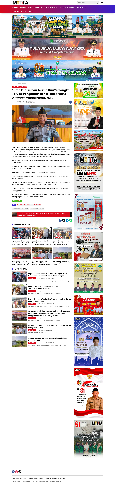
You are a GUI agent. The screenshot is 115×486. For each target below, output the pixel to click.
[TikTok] (19, 471)
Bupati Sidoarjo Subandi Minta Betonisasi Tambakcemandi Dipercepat (41, 242)
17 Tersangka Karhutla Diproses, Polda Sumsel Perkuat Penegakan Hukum (41, 262)
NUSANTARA (24, 86)
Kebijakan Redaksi (51, 478)
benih (20, 205)
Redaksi (62, 478)
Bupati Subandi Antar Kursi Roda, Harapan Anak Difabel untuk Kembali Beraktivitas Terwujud (21, 243)
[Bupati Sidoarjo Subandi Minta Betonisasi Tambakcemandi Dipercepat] (41, 233)
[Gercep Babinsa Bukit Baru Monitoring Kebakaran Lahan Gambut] (62, 253)
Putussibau (29, 205)
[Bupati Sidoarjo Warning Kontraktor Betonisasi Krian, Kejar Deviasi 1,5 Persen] (62, 233)
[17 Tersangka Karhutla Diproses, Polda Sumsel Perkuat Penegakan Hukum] (41, 253)
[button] (97, 2)
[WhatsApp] (70, 220)
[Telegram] (67, 220)
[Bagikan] (70, 102)
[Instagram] (16, 471)
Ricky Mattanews (20, 101)
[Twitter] (63, 220)
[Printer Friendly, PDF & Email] (17, 201)
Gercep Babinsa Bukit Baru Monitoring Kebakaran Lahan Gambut (62, 262)
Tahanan (38, 205)
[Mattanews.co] (21, 2)
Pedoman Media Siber (19, 478)
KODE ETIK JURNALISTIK (35, 478)
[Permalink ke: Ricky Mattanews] (14, 102)
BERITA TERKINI (15, 86)
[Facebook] (60, 220)
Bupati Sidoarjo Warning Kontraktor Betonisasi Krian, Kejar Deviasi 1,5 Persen (62, 242)
